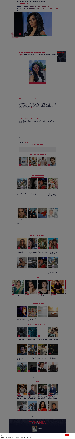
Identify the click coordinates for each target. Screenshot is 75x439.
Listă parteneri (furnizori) (34, 436)
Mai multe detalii (4, 435)
